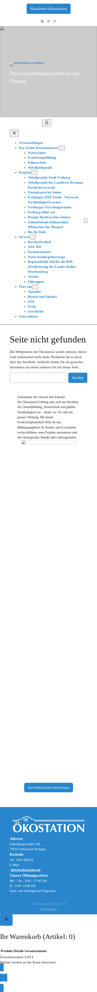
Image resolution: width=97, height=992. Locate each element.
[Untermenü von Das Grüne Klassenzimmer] (62, 147)
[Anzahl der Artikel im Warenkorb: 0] (85, 220)
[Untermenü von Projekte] (34, 172)
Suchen (78, 378)
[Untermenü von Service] (33, 237)
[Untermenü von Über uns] (35, 286)
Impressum (48, 909)
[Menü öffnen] (46, 123)
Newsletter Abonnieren (48, 9)
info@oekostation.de (26, 870)
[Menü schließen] (14, 133)
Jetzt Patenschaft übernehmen (48, 787)
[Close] (6, 920)
